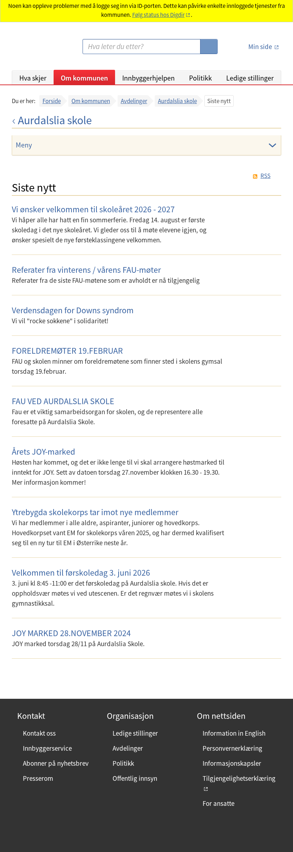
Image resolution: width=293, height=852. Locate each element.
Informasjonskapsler (232, 763)
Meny (24, 144)
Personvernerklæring (232, 748)
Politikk (200, 77)
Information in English (234, 733)
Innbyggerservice (47, 748)
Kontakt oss (39, 733)
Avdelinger (134, 101)
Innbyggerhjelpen (148, 77)
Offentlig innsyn (135, 778)
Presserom (38, 778)
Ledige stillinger (250, 77)
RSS (265, 176)
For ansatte (218, 803)
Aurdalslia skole (177, 101)
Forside (52, 101)
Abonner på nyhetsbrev (56, 763)
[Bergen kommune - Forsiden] (41, 49)
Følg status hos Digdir (158, 15)
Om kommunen (84, 77)
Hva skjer (32, 77)
